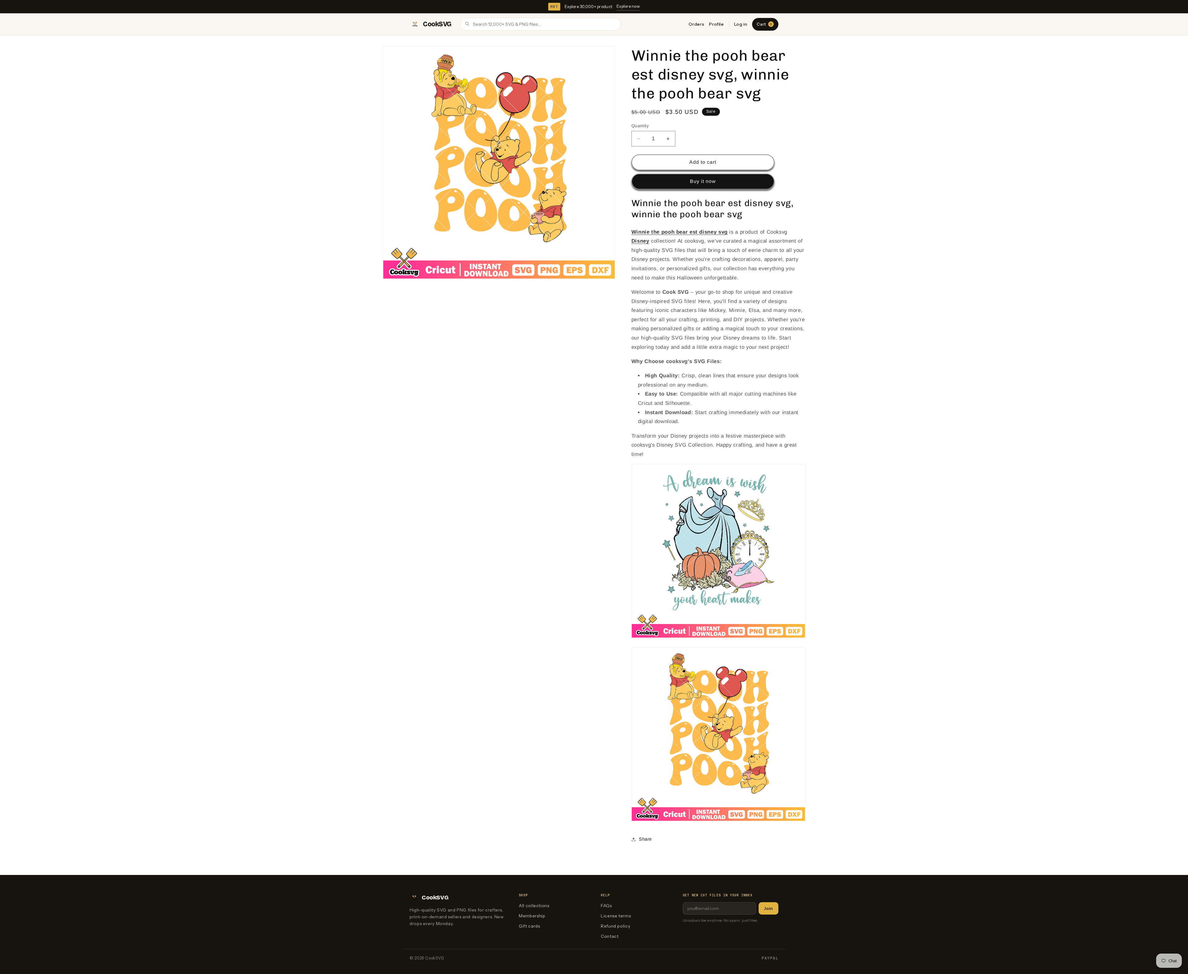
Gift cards (529, 926)
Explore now (628, 6)
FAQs (606, 905)
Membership (532, 915)
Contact (609, 936)
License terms (616, 915)
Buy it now (703, 181)
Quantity (640, 125)
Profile (716, 24)
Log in (740, 24)
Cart (764, 24)
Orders (696, 24)
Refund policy (615, 926)
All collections (534, 905)
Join (768, 908)
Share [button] (645, 839)
